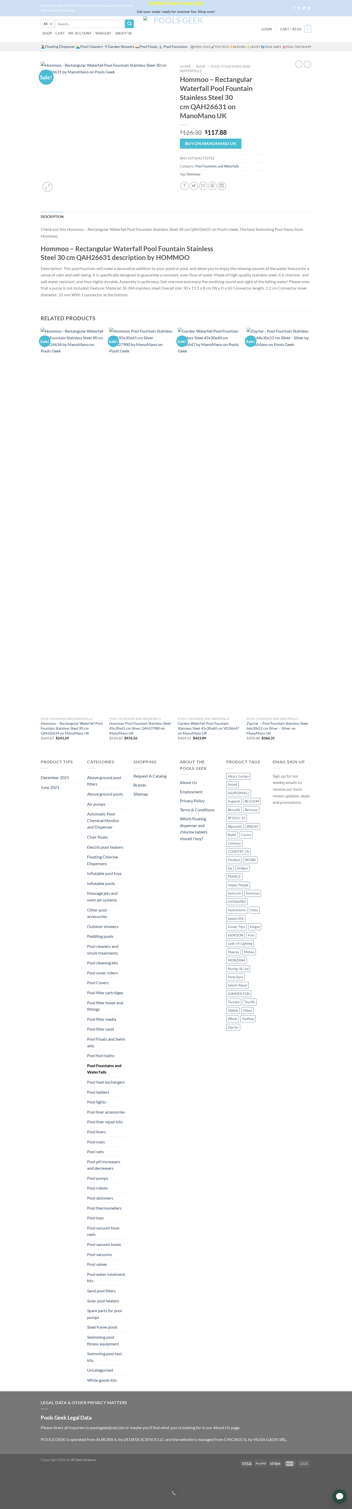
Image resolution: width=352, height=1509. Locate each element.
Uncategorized (100, 1370)
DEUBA (250, 860)
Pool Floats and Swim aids (106, 1042)
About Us (123, 33)
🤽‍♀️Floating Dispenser (58, 47)
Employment (191, 791)
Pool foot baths (100, 1055)
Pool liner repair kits (105, 1121)
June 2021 (50, 787)
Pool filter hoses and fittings (105, 1006)
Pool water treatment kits (106, 1277)
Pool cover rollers (102, 972)
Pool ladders (98, 1092)
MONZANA (236, 960)
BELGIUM (252, 801)
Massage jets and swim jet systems (102, 896)
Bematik (234, 810)
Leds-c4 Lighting (240, 943)
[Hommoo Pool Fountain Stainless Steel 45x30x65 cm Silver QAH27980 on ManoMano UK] (141, 521)
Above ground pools (105, 793)
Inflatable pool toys (104, 873)
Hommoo (193, 174)
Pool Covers (98, 982)
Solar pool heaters (103, 1300)
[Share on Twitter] (194, 186)
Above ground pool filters (104, 781)
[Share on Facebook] (184, 186)
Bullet (232, 835)
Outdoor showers (103, 926)
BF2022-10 (236, 818)
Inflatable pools (101, 883)
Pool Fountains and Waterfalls (217, 166)
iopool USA (236, 918)
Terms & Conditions (197, 809)
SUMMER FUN (239, 994)
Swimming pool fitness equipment (103, 1340)
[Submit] (129, 24)
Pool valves (97, 1264)
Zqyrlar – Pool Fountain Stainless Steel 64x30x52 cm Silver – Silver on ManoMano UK (277, 728)
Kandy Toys (236, 927)
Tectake (234, 1002)
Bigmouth (235, 826)
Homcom (234, 893)
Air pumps (96, 804)
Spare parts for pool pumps (104, 1314)
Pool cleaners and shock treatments (102, 949)
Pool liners (96, 1131)
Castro (246, 835)
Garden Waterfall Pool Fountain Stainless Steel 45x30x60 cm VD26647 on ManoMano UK (208, 728)
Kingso (255, 927)
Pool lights (96, 1101)
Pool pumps (97, 1178)
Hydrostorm (237, 910)
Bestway (251, 810)
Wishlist (103, 33)
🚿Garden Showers (119, 47)
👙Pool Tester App (296, 46)
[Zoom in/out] (20, 1478)
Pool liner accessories (106, 1111)
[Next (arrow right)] (20, 1500)
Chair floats (97, 836)
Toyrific (249, 1002)
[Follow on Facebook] (294, 8)
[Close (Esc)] (5, 1478)
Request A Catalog (149, 775)
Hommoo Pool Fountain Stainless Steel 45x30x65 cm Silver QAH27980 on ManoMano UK (140, 728)
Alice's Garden (238, 776)
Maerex (233, 952)
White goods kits (102, 1380)
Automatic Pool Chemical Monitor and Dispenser (103, 820)
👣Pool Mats (271, 46)
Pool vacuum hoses (104, 1244)
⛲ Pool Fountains (173, 47)
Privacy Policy (192, 800)
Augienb (234, 801)
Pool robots (97, 1187)
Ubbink (233, 1010)
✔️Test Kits (220, 46)
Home (185, 66)
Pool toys (95, 1217)
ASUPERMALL (238, 793)
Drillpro (242, 868)
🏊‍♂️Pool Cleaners (89, 47)
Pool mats (96, 1141)
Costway (234, 843)
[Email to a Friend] (203, 186)
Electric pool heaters (105, 847)
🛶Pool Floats (146, 47)
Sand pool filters (101, 1290)
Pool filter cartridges (105, 992)
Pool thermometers (104, 1207)
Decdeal (234, 860)
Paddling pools (100, 936)
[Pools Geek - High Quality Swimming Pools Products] (176, 29)
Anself (232, 784)
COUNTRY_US (238, 851)
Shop (47, 33)
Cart (60, 33)
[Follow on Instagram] (298, 8)
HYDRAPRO (237, 902)
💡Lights (253, 46)
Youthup (248, 1019)
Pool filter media (101, 1019)
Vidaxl (247, 1010)
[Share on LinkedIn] (221, 186)
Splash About (237, 985)
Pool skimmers (100, 1197)
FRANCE (234, 876)
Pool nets (95, 1151)
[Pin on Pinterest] (212, 186)
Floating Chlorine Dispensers (102, 860)
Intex (254, 910)
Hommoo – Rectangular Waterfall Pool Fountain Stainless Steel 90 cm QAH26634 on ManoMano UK (72, 728)
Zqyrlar (233, 1027)
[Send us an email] (308, 8)
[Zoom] (48, 187)
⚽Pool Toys (200, 46)
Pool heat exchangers (106, 1082)
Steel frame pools (102, 1327)
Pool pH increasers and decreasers (103, 1165)
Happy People (238, 885)
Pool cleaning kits (102, 962)
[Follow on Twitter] (303, 8)
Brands (139, 784)
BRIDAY (252, 826)
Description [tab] (52, 217)
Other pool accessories (97, 913)
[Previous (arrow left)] (5, 1500)
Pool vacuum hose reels (103, 1231)
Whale (232, 1019)
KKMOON (235, 935)
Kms (251, 935)
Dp (230, 868)
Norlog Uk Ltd (238, 969)
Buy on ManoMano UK (210, 143)
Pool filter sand (100, 1028)
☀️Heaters (237, 46)
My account (80, 33)
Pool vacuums (99, 1254)
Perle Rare (235, 977)
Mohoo (249, 952)
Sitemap (140, 793)
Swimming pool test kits (104, 1357)
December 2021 (55, 777)
